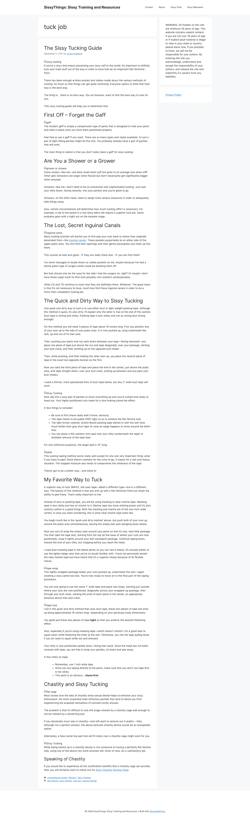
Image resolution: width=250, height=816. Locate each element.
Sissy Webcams (195, 7)
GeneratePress (157, 811)
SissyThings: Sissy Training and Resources (82, 7)
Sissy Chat (176, 7)
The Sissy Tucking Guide (73, 48)
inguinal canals (77, 240)
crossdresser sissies (57, 777)
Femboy (72, 777)
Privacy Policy (173, 94)
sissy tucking (65, 781)
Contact (149, 7)
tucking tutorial (89, 781)
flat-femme (52, 781)
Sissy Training (84, 777)
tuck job (77, 781)
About (162, 7)
